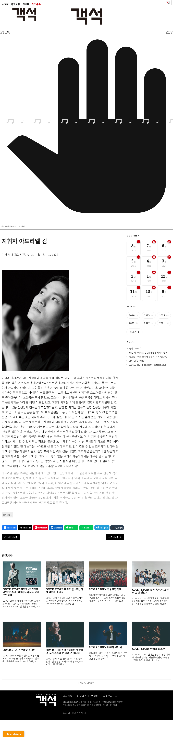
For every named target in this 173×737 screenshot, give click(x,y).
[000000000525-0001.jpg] (35, 320)
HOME (5, 4)
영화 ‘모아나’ (135, 348)
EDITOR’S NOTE (136, 360)
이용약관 (81, 696)
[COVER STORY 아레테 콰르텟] (151, 634)
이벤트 (26, 4)
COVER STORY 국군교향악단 (105, 589)
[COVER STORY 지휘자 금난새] (108, 633)
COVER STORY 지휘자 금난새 (105, 647)
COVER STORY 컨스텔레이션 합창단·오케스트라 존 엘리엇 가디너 (64, 651)
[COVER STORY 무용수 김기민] (22, 634)
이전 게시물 (12, 537)
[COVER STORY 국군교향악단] (108, 574)
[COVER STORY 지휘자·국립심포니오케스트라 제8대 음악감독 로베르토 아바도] (22, 574)
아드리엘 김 (7, 515)
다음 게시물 (113, 537)
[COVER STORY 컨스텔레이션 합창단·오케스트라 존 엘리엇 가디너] (65, 635)
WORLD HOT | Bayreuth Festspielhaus (147, 364)
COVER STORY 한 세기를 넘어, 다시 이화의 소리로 (64, 590)
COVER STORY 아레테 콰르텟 (148, 648)
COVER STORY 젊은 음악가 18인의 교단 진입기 (150, 591)
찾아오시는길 (110, 696)
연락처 (94, 696)
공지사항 (15, 4)
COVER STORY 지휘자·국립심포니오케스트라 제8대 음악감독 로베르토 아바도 (21, 592)
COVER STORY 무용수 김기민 (19, 649)
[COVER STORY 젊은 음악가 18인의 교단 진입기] (151, 574)
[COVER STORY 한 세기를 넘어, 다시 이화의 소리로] (65, 574)
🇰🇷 (168, 3)
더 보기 (134, 332)
